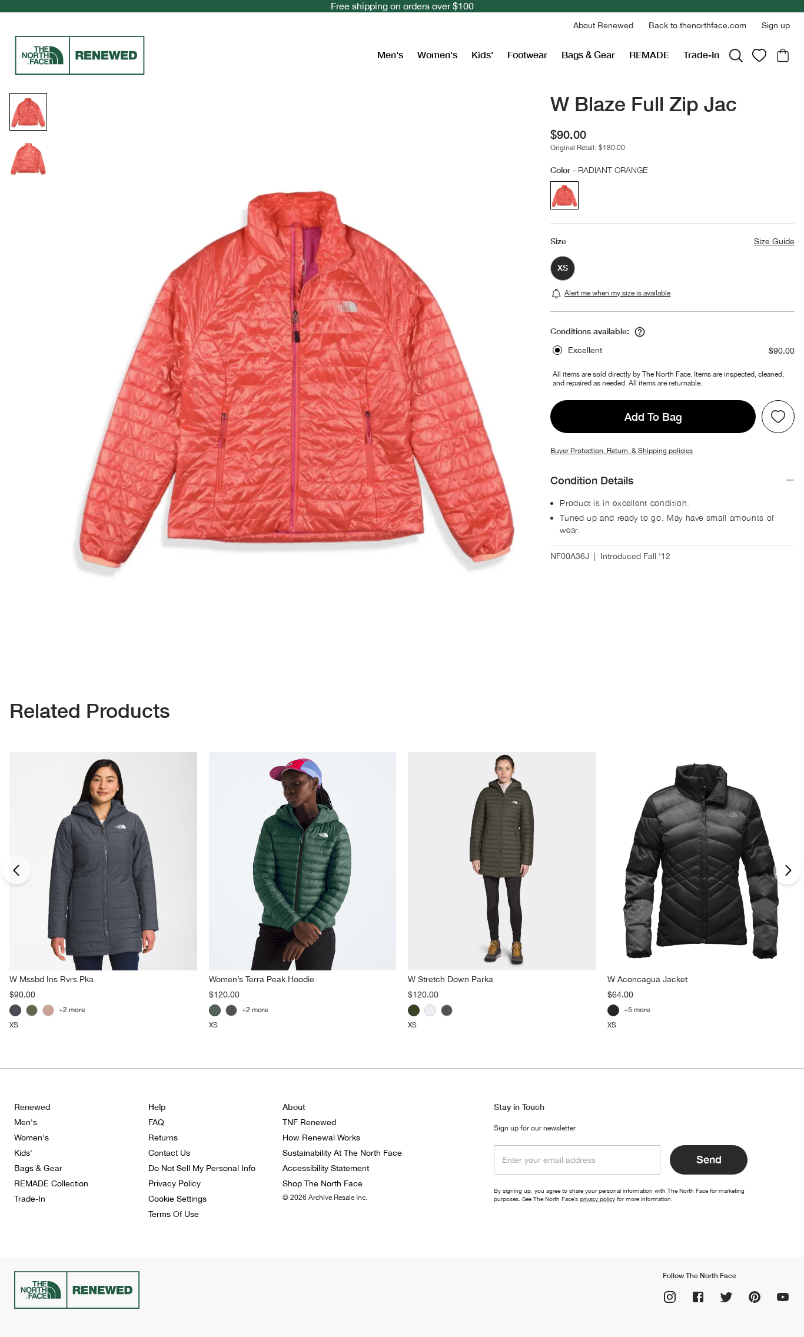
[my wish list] (759, 55)
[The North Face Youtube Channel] (783, 1297)
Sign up (776, 25)
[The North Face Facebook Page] (698, 1297)
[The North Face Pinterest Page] (754, 1297)
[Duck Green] (215, 1010)
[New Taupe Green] (32, 1010)
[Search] (736, 55)
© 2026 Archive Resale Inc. (325, 1197)
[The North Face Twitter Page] (726, 1297)
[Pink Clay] (48, 1010)
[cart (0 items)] (783, 55)
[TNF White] (430, 1010)
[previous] (16, 870)
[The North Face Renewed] (191, 55)
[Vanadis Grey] (15, 1010)
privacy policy (597, 1198)
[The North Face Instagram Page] (670, 1297)
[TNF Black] (231, 1010)
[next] (787, 870)
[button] (603, 25)
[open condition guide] (640, 332)
